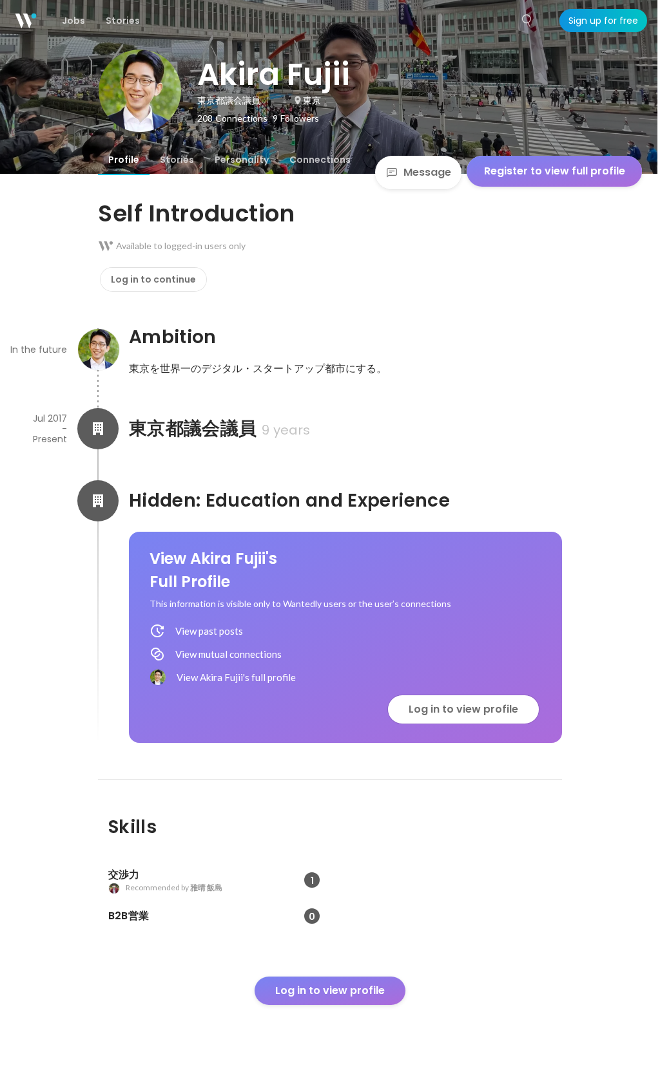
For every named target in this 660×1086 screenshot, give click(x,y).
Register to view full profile (554, 171)
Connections (320, 159)
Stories (177, 159)
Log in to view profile (463, 709)
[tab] (124, 159)
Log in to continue (153, 279)
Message (427, 172)
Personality (242, 159)
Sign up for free (603, 20)
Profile (123, 159)
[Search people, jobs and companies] (527, 20)
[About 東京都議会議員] (98, 428)
